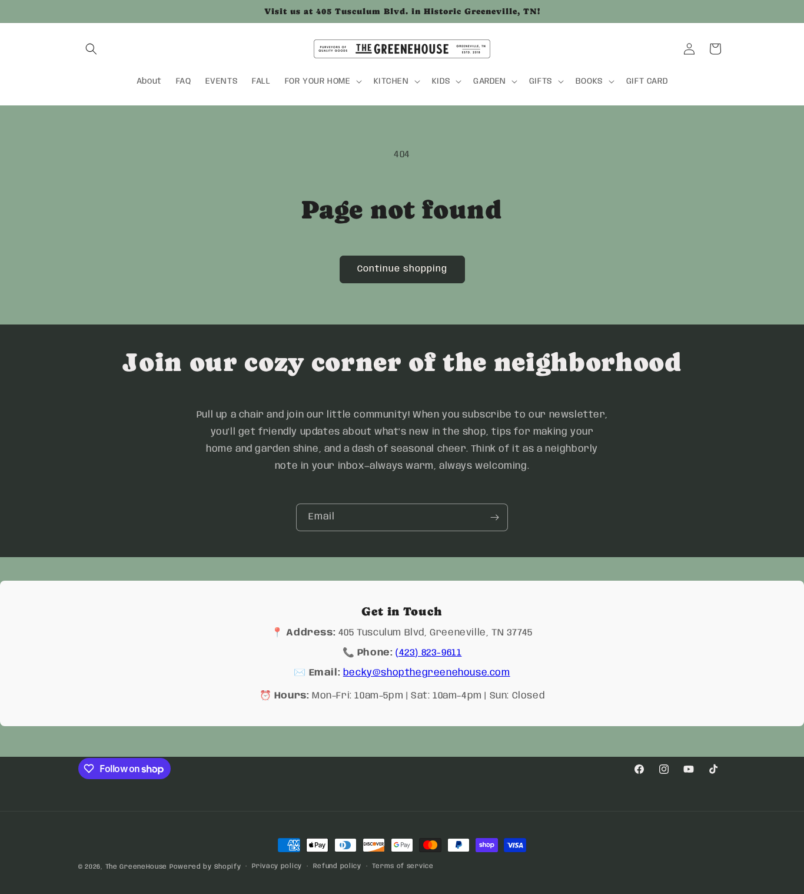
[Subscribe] (494, 517)
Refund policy (337, 866)
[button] (91, 49)
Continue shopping (402, 269)
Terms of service (402, 866)
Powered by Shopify (205, 866)
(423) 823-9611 (428, 653)
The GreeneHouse (136, 866)
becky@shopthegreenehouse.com (426, 673)
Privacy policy (277, 866)
